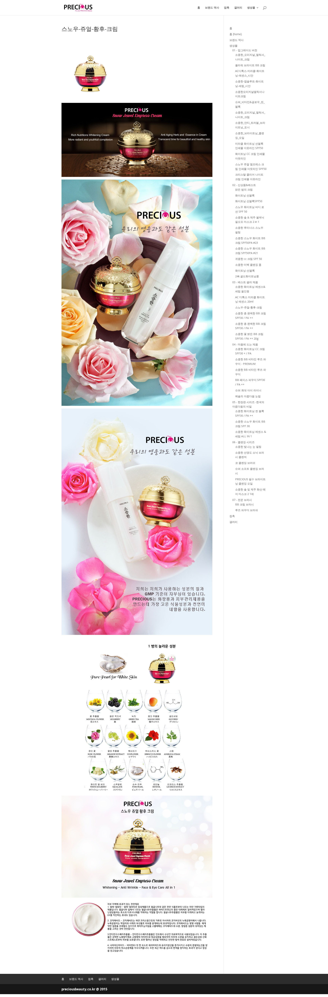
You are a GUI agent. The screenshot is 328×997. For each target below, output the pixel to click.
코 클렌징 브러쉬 (245, 463)
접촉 (226, 7)
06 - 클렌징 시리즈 (243, 442)
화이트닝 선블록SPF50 (248, 201)
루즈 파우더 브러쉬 (246, 510)
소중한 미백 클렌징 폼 (248, 264)
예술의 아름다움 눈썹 (248, 396)
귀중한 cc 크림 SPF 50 (248, 259)
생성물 (251, 7)
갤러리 (238, 7)
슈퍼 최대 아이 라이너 (248, 390)
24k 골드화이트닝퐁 (247, 276)
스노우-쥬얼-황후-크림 (248, 307)
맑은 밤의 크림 (244, 189)
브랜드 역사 (212, 7)
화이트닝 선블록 (245, 195)
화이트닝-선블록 (245, 270)
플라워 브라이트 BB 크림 (250, 65)
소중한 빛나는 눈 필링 (248, 446)
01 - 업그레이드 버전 (244, 50)
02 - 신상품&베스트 (244, 185)
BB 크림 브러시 (244, 504)
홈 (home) (235, 34)
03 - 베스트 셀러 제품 (245, 282)
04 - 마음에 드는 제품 (245, 344)
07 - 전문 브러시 (242, 500)
